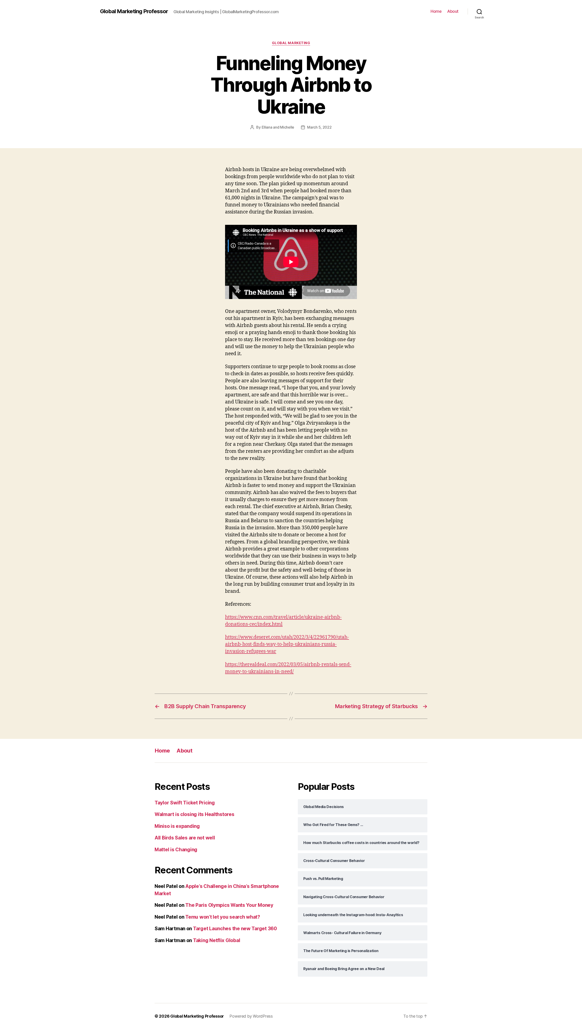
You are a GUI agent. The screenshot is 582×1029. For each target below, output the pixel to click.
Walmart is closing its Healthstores (194, 814)
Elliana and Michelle (278, 127)
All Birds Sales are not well (185, 838)
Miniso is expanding (177, 826)
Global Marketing (291, 43)
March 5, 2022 (319, 127)
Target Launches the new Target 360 (235, 928)
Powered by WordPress (251, 1016)
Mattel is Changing (176, 849)
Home (436, 11)
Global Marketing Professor (134, 11)
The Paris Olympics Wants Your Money (229, 905)
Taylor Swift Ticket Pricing (185, 803)
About (453, 11)
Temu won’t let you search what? (222, 917)
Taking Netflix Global (216, 940)
